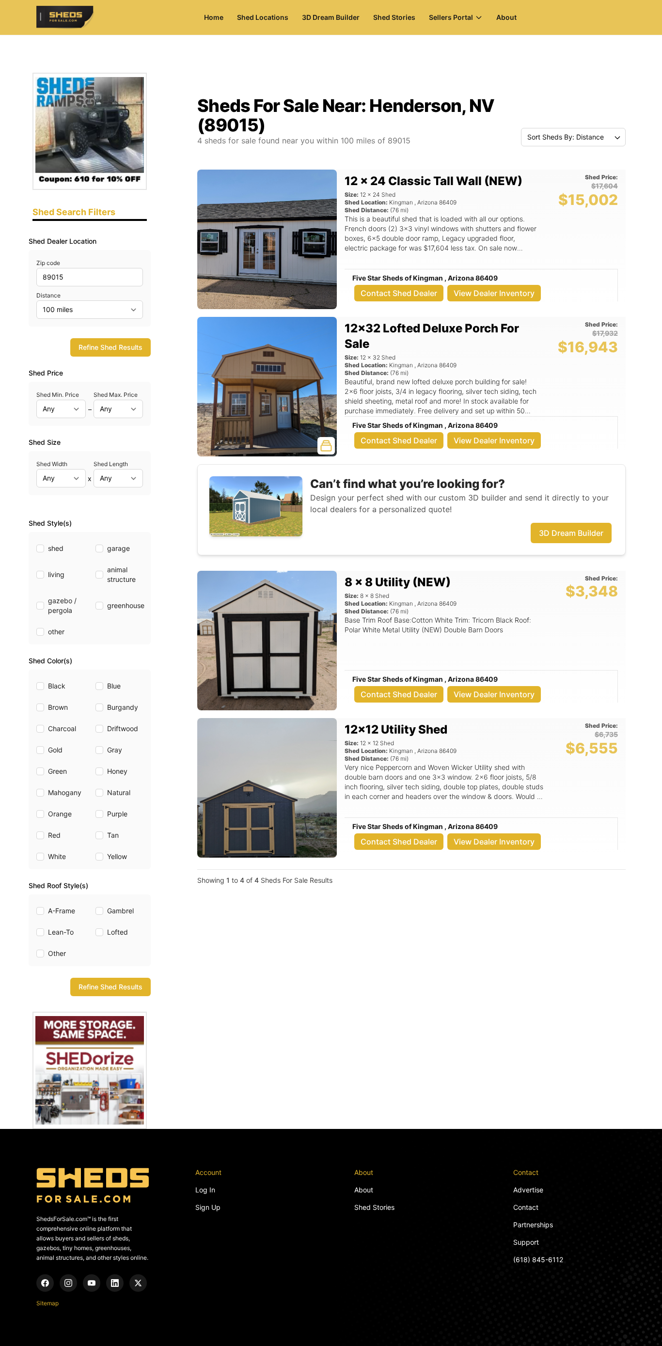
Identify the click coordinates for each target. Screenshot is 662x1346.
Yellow (117, 856)
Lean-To (61, 932)
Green (57, 771)
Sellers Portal (451, 17)
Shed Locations (262, 17)
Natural (118, 792)
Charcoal (62, 728)
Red (54, 835)
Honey (117, 771)
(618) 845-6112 (538, 1259)
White (57, 856)
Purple (117, 814)
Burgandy (122, 707)
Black (56, 686)
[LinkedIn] (115, 1283)
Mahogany (64, 792)
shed (55, 548)
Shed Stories (394, 17)
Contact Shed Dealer (399, 293)
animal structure (121, 574)
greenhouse (125, 605)
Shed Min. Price (57, 394)
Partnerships (533, 1225)
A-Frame (61, 911)
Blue (114, 686)
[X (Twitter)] (138, 1283)
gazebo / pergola (62, 605)
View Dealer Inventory (494, 293)
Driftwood (122, 728)
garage (118, 548)
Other (57, 953)
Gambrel (120, 911)
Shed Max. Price (116, 394)
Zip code (48, 262)
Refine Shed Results (110, 347)
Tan (113, 835)
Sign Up (208, 1207)
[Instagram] (68, 1283)
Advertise (528, 1190)
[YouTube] (91, 1283)
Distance (48, 295)
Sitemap (47, 1303)
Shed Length (111, 464)
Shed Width (51, 464)
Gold (55, 750)
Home (213, 17)
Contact (525, 1207)
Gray (114, 750)
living (56, 574)
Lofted (117, 932)
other (56, 631)
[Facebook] (45, 1283)
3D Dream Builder (331, 17)
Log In (205, 1190)
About (506, 17)
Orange (60, 814)
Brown (58, 707)
